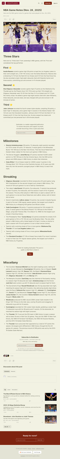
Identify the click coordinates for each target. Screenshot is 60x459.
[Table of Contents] (2, 229)
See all (6, 426)
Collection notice (40, 448)
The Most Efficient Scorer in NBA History (17, 394)
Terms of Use (37, 348)
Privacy (29, 448)
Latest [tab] (8, 389)
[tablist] (9, 371)
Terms (33, 448)
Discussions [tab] (14, 389)
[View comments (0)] (9, 19)
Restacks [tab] (13, 371)
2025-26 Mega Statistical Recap (14, 405)
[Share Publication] (42, 3)
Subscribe (48, 3)
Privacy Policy (41, 350)
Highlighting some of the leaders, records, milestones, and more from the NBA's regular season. (22, 407)
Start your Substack (26, 452)
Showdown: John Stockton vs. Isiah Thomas (18, 416)
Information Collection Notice (29, 350)
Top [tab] (5, 389)
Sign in (55, 3)
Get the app (37, 452)
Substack (23, 456)
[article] (30, 397)
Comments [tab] (6, 371)
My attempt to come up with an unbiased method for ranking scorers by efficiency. (21, 396)
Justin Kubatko (13, 399)
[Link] (1, 56)
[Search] (38, 3)
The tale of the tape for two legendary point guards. (16, 418)
